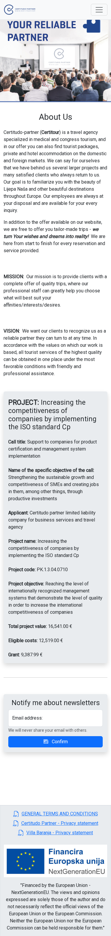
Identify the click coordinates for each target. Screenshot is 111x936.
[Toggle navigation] (99, 10)
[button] (55, 813)
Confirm (59, 741)
